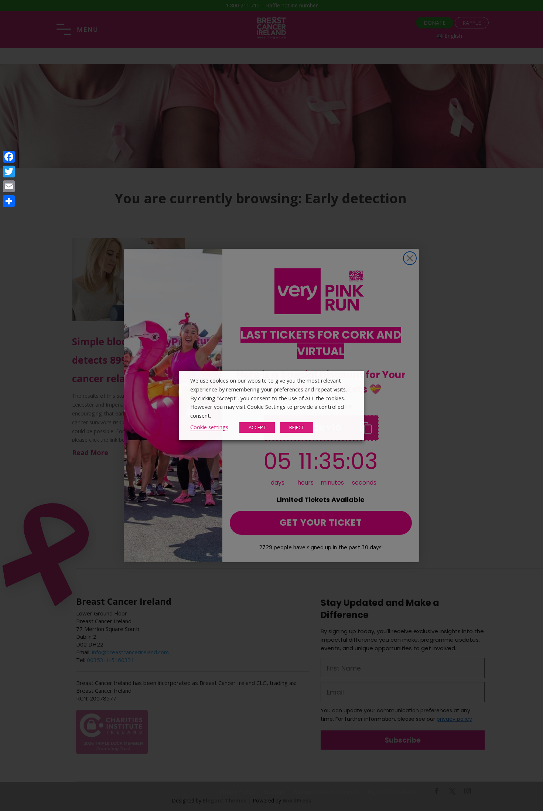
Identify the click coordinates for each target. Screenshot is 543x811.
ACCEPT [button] (257, 427)
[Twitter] (8, 171)
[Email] (8, 186)
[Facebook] (8, 156)
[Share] (8, 201)
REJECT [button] (296, 427)
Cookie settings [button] (209, 427)
